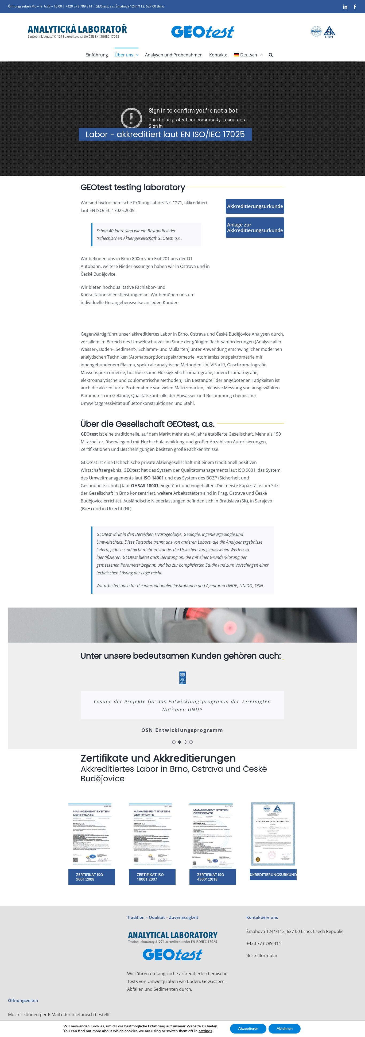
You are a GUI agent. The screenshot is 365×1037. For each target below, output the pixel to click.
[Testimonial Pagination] (174, 742)
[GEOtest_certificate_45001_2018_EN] (212, 801)
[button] (271, 54)
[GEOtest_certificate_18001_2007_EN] (152, 801)
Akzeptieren (248, 1028)
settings (205, 1031)
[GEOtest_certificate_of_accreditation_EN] (273, 801)
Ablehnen (285, 1028)
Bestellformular (262, 955)
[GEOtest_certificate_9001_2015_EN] (91, 801)
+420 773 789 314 (263, 943)
